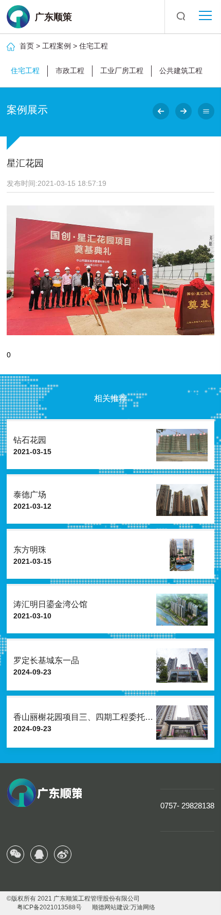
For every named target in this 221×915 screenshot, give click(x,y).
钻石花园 (29, 440)
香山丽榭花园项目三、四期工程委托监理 (87, 717)
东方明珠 (29, 549)
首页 (27, 46)
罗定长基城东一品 (46, 660)
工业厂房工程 (121, 70)
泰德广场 (29, 494)
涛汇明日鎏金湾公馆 (50, 604)
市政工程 (70, 70)
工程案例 (56, 46)
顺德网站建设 (110, 907)
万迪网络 (143, 907)
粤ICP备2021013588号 (49, 907)
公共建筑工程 (180, 70)
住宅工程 (93, 46)
